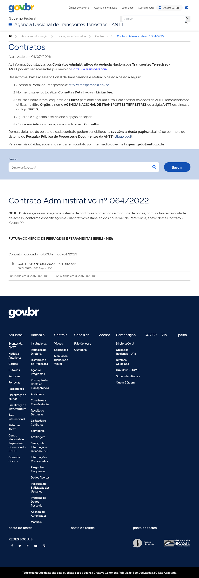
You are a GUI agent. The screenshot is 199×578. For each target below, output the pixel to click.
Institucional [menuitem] (38, 343)
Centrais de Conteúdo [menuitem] (62, 335)
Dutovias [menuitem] (14, 370)
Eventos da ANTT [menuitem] (16, 345)
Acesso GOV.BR (171, 7)
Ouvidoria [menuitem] (80, 349)
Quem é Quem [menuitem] (125, 382)
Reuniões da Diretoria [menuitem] (38, 351)
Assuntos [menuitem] (15, 335)
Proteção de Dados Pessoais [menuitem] (38, 501)
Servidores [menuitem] (38, 430)
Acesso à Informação (105, 7)
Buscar (13, 159)
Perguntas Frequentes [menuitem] (38, 469)
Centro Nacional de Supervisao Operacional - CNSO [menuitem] (17, 443)
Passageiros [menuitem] (16, 388)
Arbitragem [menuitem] (38, 437)
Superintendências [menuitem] (128, 376)
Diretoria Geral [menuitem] (125, 343)
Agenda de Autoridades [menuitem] (38, 513)
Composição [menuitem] (126, 335)
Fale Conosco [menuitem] (82, 343)
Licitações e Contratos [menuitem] (38, 422)
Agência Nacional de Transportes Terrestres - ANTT (69, 24)
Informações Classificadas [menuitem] (39, 459)
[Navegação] (10, 24)
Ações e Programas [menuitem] (38, 372)
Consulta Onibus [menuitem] (14, 459)
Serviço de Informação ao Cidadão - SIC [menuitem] (40, 447)
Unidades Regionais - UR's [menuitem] (126, 351)
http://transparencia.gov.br (88, 84)
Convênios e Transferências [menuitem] (40, 402)
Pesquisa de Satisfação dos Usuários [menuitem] (40, 487)
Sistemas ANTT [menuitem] (14, 427)
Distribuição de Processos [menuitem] (39, 361)
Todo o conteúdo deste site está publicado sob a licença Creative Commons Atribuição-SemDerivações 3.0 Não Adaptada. (99, 572)
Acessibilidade (146, 7)
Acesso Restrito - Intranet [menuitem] (105, 335)
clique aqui (122, 136)
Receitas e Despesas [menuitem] (37, 412)
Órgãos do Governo (79, 7)
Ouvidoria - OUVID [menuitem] (128, 370)
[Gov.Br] (21, 7)
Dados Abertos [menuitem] (40, 477)
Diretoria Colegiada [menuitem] (122, 361)
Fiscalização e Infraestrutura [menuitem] (17, 407)
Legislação (128, 7)
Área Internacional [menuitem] (17, 417)
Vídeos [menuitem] (58, 343)
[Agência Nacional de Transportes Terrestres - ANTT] (10, 36)
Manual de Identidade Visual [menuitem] (61, 359)
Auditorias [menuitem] (37, 394)
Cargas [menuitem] (13, 363)
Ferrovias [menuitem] (14, 382)
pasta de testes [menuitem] (183, 335)
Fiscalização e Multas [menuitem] (17, 396)
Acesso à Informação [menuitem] (40, 335)
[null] (187, 19)
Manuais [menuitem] (36, 521)
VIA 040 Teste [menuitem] (165, 335)
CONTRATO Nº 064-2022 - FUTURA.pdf (47, 263)
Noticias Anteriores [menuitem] (15, 355)
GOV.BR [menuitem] (151, 335)
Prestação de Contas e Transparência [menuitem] (40, 384)
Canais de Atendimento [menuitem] (84, 335)
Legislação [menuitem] (61, 349)
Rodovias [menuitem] (14, 376)
